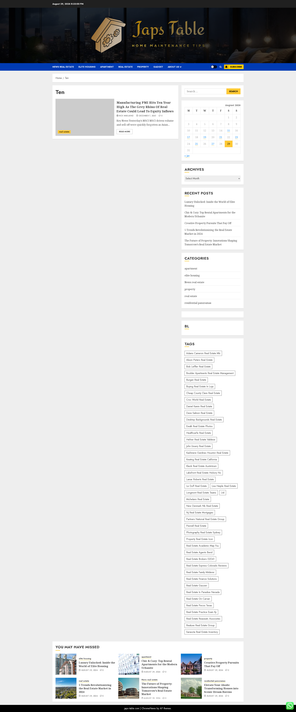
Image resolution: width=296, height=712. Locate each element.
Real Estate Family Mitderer (200, 572)
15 (228, 130)
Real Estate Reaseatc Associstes (203, 618)
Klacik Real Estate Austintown (201, 466)
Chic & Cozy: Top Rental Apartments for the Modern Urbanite (159, 664)
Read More (124, 131)
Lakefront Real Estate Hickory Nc (203, 473)
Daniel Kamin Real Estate (199, 406)
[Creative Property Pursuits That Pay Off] (191, 664)
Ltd (222, 492)
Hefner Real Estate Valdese (200, 439)
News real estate (63, 66)
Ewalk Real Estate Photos (199, 426)
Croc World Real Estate (198, 400)
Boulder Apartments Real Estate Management (210, 373)
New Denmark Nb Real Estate (202, 506)
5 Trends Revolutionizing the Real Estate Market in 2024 (95, 688)
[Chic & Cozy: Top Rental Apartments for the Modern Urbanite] (128, 664)
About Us (173, 66)
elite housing (87, 66)
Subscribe (236, 66)
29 (228, 144)
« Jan (187, 156)
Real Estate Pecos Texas (199, 605)
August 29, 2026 (89, 670)
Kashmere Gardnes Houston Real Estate (207, 453)
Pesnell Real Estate (196, 526)
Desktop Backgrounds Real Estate (204, 419)
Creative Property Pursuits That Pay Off (208, 223)
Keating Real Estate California (201, 459)
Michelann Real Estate (197, 499)
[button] (220, 67)
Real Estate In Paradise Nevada (203, 592)
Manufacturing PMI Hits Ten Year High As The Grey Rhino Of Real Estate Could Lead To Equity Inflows (145, 106)
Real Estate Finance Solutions (201, 579)
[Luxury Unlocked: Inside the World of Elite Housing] (66, 664)
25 (196, 144)
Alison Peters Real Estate (199, 360)
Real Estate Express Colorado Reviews (206, 565)
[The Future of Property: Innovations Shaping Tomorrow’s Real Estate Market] (128, 688)
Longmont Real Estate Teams (201, 492)
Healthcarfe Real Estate (198, 433)
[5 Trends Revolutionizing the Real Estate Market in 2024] (66, 688)
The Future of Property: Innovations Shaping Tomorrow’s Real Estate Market (211, 242)
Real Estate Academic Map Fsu (202, 546)
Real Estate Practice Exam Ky (201, 612)
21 (220, 137)
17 (188, 137)
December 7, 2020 (147, 116)
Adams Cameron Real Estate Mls (203, 353)
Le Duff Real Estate (196, 486)
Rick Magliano (126, 116)
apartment (107, 66)
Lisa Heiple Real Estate (224, 486)
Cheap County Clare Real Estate (203, 393)
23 (236, 137)
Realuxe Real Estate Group (200, 625)
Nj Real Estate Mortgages (199, 512)
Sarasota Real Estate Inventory (202, 632)
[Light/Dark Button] (214, 66)
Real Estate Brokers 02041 (200, 559)
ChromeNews (149, 708)
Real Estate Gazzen (196, 585)
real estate (125, 66)
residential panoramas (198, 303)
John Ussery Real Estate (198, 446)
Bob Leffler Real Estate (198, 366)
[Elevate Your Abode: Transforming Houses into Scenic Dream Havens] (191, 688)
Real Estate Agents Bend (199, 552)
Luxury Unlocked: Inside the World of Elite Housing (97, 664)
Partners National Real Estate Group (205, 519)
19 (204, 137)
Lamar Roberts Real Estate (200, 479)
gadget (158, 66)
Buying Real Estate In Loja (199, 386)
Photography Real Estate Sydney (203, 532)
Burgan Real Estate (196, 380)
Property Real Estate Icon (199, 539)
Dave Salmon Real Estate (199, 413)
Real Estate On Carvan (198, 599)
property (143, 66)
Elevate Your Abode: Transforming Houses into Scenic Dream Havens (221, 688)
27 (213, 144)
